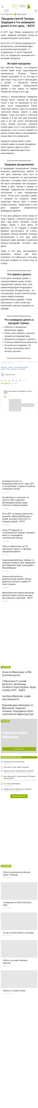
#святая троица (5, 369)
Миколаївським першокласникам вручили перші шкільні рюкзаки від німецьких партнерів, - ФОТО (18, 595)
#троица (10, 367)
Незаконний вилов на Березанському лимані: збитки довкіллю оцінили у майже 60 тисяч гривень (16, 580)
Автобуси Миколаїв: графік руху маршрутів (16, 698)
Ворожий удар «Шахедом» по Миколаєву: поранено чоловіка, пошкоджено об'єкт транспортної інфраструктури (17, 710)
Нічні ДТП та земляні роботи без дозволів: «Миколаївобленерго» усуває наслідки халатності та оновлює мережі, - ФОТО (17, 517)
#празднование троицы (21, 367)
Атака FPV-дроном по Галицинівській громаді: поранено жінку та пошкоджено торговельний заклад (18, 534)
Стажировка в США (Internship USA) (17, 903)
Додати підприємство (19, 796)
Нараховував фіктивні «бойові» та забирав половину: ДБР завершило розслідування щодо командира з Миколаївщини (18, 564)
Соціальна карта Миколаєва (14, 734)
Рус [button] (6, 11)
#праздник (14, 369)
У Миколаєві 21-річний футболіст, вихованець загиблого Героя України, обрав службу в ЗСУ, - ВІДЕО (19, 686)
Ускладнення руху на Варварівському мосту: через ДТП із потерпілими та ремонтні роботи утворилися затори (18, 485)
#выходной (22, 369)
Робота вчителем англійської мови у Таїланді (16, 873)
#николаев (4, 367)
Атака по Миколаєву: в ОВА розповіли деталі (17, 674)
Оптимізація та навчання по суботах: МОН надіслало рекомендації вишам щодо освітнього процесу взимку (15, 501)
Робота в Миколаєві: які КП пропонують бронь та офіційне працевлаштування (16, 549)
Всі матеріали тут (19, 749)
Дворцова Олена (10, 374)
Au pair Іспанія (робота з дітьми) (18, 932)
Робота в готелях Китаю (14, 990)
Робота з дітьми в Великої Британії (15, 961)
